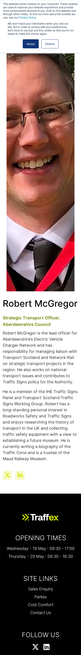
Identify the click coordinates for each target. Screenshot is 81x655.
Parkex (40, 596)
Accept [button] (31, 44)
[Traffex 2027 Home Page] (40, 517)
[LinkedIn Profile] (46, 647)
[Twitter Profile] (35, 647)
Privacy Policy (27, 17)
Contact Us (40, 612)
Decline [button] (50, 44)
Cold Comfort (40, 604)
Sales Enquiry (40, 589)
